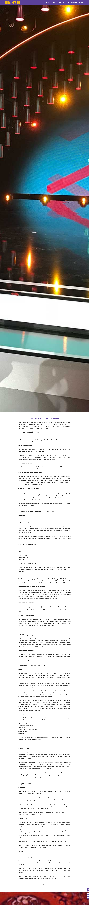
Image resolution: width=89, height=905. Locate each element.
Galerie (81, 2)
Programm (62, 2)
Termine (54, 2)
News (47, 2)
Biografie (74, 2)
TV (68, 2)
